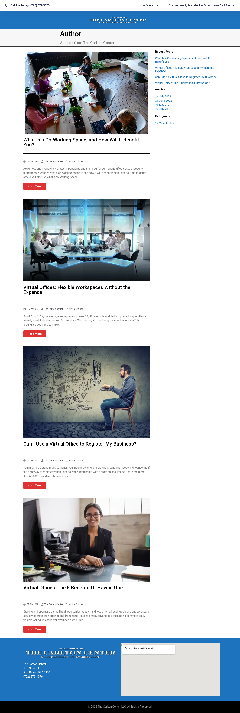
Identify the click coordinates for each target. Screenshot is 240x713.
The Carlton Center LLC (112, 706)
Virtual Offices (76, 161)
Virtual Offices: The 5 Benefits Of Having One (182, 83)
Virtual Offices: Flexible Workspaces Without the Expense (76, 289)
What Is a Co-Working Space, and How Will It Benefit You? (81, 142)
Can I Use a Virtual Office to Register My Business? (186, 77)
